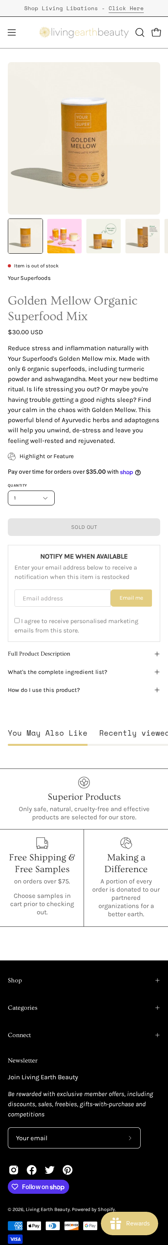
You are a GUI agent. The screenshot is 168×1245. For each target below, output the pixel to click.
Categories (23, 1007)
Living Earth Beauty (48, 1209)
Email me (131, 598)
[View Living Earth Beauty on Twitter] (49, 1170)
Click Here (126, 8)
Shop (15, 980)
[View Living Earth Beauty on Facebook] (32, 1170)
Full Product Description (39, 653)
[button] (139, 32)
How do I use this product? (44, 689)
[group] (84, 8)
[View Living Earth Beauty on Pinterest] (67, 1170)
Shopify (106, 1209)
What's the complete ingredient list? (57, 671)
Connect (19, 1035)
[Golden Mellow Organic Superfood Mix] (25, 236)
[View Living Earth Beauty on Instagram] (14, 1170)
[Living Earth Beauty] (84, 32)
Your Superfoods (29, 278)
